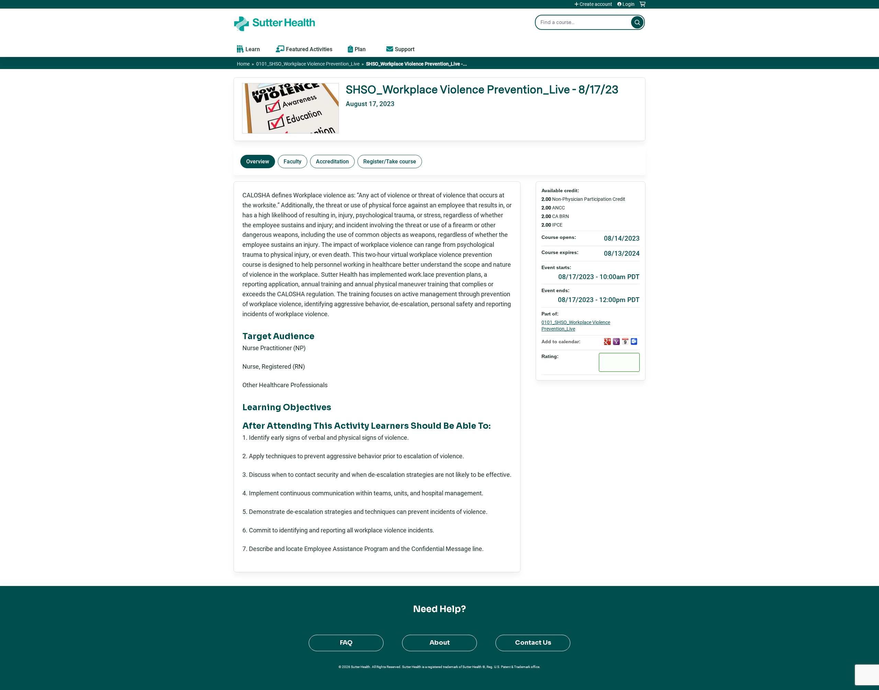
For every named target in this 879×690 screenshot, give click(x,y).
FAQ (346, 642)
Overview (257, 161)
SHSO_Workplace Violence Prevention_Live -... (416, 64)
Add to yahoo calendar (616, 341)
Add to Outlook (634, 341)
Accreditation (332, 161)
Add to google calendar (607, 341)
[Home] (274, 22)
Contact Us (533, 642)
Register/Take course (389, 161)
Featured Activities (309, 49)
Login (629, 4)
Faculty (292, 161)
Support (404, 49)
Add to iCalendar (625, 341)
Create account (596, 4)
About (440, 642)
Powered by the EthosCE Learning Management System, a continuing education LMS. (621, 679)
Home (243, 64)
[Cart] (643, 7)
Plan (360, 49)
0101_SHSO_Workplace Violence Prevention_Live (307, 64)
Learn (253, 49)
